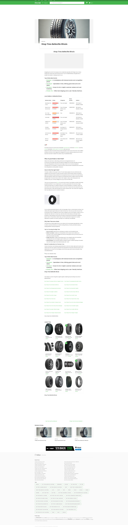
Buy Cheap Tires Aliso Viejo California (71, 291)
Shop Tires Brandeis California (69, 468)
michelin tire (41, 519)
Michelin (67, 147)
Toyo (35, 520)
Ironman (72, 517)
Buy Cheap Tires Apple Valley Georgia (51, 309)
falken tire (65, 517)
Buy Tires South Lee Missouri (51, 421)
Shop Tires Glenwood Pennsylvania (69, 506)
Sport (82, 519)
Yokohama (41, 520)
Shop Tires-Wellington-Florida (57, 501)
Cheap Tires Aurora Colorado (40, 469)
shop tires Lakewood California (57, 509)
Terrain (85, 519)
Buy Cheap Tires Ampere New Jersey (71, 298)
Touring (92, 519)
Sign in (92, 2)
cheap (66, 487)
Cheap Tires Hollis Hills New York (69, 470)
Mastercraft (86, 517)
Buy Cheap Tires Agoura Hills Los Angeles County (53, 281)
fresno (69, 489)
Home (35, 0)
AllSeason (39, 517)
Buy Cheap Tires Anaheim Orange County (52, 302)
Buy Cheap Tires (74, 484)
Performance (59, 519)
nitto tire (51, 519)
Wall (38, 520)
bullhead (66, 484)
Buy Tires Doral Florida (68, 463)
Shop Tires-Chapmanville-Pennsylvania (73, 495)
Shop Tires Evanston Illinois (41, 506)
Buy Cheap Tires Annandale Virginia (71, 305)
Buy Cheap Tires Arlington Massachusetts (52, 312)
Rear (75, 519)
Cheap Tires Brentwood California (40, 470)
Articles (43, 41)
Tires (89, 519)
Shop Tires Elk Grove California (40, 476)
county (58, 489)
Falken (54, 149)
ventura (64, 512)
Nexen (44, 519)
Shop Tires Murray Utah (71, 509)
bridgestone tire (53, 517)
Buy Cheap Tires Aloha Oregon (50, 295)
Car (58, 517)
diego (64, 489)
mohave (80, 489)
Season (78, 519)
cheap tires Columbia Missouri (76, 487)
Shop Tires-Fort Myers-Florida (42, 498)
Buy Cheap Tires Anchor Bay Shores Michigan (53, 305)
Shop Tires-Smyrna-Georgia (71, 498)
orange (86, 489)
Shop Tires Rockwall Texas (60, 440)
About (39, 0)
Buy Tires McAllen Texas (39, 472)
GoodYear (76, 147)
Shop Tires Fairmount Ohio (55, 506)
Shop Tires (53, 492)
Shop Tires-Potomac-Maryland (57, 498)
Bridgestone (48, 517)
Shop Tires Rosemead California (40, 478)
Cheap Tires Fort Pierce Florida (69, 464)
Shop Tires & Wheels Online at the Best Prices (46, 526)
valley (58, 512)
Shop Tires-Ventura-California (42, 501)
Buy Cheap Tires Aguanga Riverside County (72, 281)
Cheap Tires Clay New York (39, 474)
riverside (37, 492)
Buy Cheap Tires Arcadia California (71, 309)
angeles (37, 484)
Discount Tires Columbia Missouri (70, 474)
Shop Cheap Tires (45, 492)
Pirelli (65, 147)
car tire (60, 517)
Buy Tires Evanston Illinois (68, 479)
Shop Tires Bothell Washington (42, 503)
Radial (70, 519)
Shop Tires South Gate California (42, 512)
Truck (37, 520)
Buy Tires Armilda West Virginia (69, 465)
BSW (56, 517)
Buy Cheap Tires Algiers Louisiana (50, 291)
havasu (75, 489)
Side (80, 519)
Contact (45, 0)
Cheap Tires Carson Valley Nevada (41, 468)
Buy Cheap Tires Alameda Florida (70, 284)
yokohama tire (45, 520)
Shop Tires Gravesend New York (69, 467)
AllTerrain (43, 517)
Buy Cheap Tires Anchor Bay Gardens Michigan (73, 302)
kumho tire (81, 517)
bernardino (59, 484)
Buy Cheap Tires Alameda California (51, 284)
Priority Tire (49, 91)
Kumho (78, 517)
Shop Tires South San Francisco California (71, 461)
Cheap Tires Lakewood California (81, 440)
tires (58, 182)
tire (87, 519)
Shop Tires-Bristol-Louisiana (41, 495)
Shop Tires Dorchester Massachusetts (72, 503)
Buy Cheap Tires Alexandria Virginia (71, 288)
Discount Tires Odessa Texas (69, 472)
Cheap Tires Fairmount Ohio (40, 440)
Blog (42, 0)
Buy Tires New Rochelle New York (40, 477)
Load (84, 517)
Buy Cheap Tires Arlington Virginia (71, 312)
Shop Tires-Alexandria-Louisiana (64, 492)
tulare (53, 512)
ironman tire (75, 517)
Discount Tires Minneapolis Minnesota (70, 478)
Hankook (61, 149)
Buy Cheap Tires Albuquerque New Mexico (52, 288)
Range (73, 519)
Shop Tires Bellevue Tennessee (40, 473)
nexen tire (46, 519)
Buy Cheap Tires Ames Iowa (49, 298)
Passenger (54, 519)
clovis (53, 489)
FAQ (54, 0)
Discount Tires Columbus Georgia (70, 477)
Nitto (49, 519)
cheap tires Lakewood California (42, 489)
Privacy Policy (50, 0)
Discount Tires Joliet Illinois (39, 467)
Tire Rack (49, 87)
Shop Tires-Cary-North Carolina (56, 495)
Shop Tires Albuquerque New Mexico (73, 501)
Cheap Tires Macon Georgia (69, 469)
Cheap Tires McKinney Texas (40, 465)
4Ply (35, 517)
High (70, 517)
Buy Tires (81, 484)
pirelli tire (66, 519)
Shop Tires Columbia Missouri (56, 503)
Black (46, 517)
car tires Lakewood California (56, 487)
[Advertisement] (64, 12)
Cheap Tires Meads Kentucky (69, 476)
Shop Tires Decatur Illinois (39, 479)
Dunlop (45, 149)
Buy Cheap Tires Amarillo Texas (70, 295)
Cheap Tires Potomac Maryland (75, 421)
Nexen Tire (58, 149)
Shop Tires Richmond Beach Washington (71, 473)
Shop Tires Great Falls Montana (42, 509)
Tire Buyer (49, 84)
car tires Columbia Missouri (41, 487)
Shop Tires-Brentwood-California (80, 492)
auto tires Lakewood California (48, 484)
